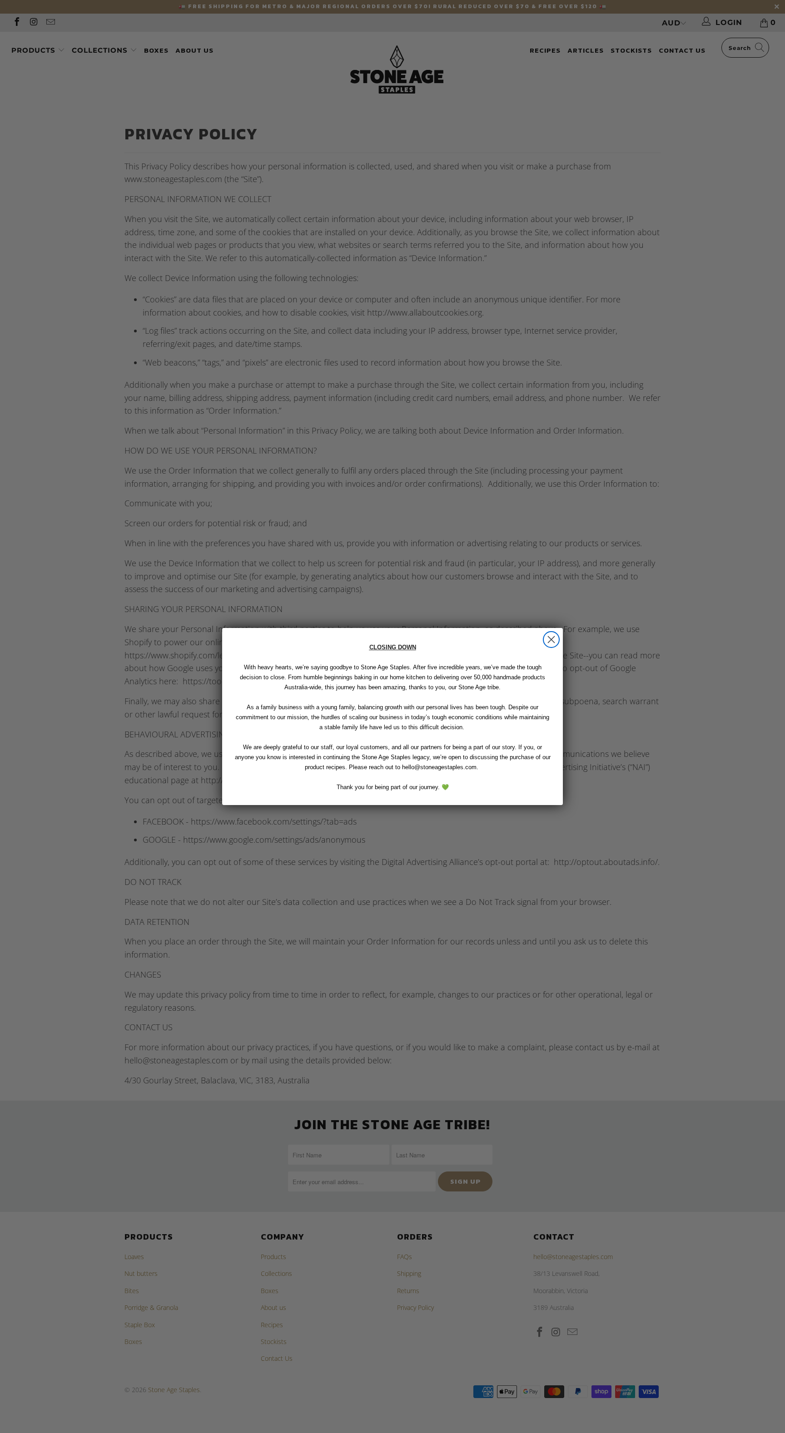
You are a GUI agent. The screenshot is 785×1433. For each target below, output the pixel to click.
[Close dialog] (551, 639)
